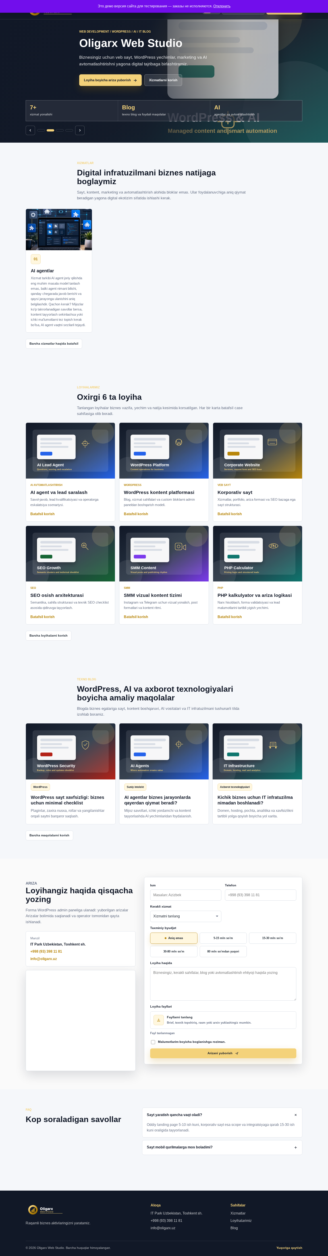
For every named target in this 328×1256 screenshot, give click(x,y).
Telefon (230, 885)
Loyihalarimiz (241, 1221)
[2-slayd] (50, 130)
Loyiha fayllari (161, 1006)
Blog (234, 1228)
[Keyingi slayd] (80, 130)
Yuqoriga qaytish (289, 1248)
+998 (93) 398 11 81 (46, 951)
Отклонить (221, 6)
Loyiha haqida (161, 963)
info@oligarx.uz (43, 959)
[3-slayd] (60, 130)
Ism (153, 885)
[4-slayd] (69, 130)
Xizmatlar (237, 1213)
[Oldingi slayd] (30, 130)
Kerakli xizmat (160, 906)
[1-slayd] (41, 130)
